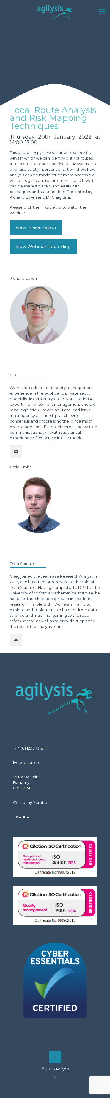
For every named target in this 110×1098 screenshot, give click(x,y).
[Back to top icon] (55, 1057)
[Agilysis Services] (55, 12)
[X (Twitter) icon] (55, 1077)
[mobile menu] (102, 12)
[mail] (16, 451)
